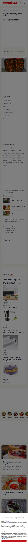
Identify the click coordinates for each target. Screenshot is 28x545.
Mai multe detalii (7, 521)
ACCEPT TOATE (13, 541)
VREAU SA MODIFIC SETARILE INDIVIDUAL (14, 542)
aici (18, 526)
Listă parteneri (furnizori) (4, 538)
